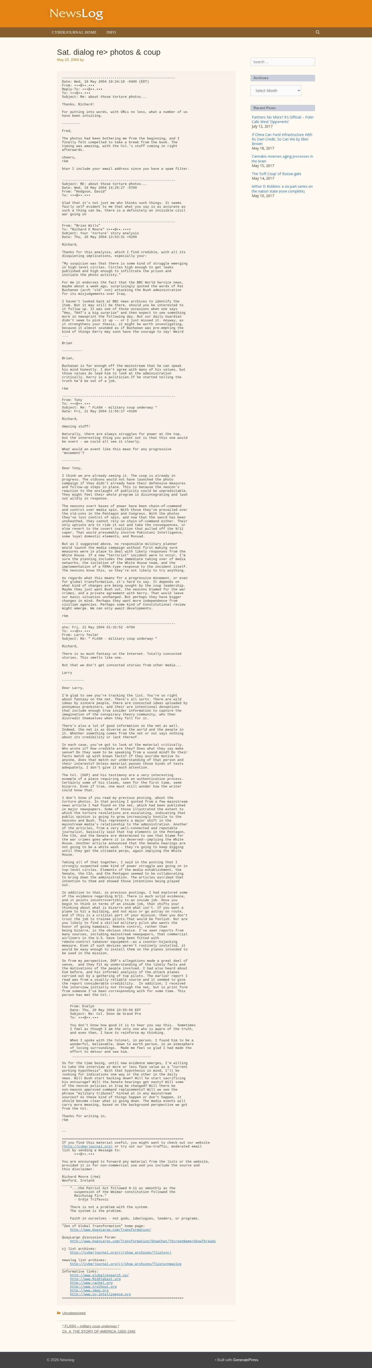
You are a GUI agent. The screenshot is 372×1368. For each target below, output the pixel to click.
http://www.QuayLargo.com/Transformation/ (110, 1230)
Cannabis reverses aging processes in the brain (282, 158)
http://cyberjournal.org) (88, 1146)
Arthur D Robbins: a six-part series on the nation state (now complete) (282, 188)
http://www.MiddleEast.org (95, 1279)
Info (111, 32)
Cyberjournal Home (74, 32)
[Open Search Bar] (317, 32)
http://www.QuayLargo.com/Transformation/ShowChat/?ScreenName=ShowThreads (143, 1241)
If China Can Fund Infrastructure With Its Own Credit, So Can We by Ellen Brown (282, 139)
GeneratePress (245, 1360)
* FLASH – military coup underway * (90, 1326)
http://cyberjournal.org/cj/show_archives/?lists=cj (120, 1253)
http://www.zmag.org (89, 1290)
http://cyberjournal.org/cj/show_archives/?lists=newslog (125, 1264)
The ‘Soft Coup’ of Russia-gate (276, 173)
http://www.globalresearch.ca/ (99, 1275)
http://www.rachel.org (91, 1283)
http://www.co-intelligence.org (100, 1294)
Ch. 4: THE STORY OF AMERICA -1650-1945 (98, 1331)
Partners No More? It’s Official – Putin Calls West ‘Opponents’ (283, 119)
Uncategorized (74, 1313)
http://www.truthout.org (93, 1287)
